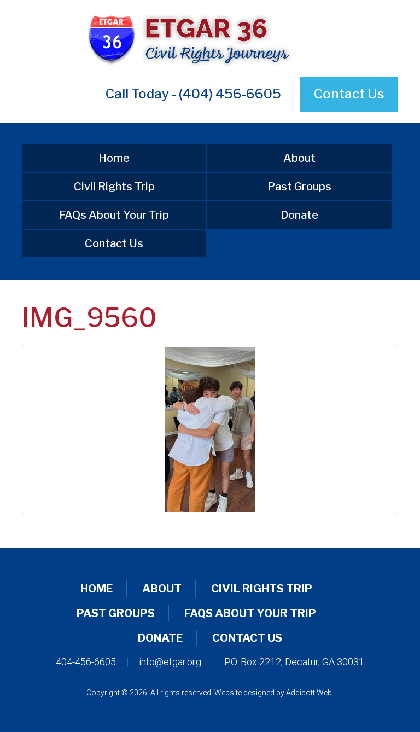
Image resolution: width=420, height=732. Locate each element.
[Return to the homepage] (209, 38)
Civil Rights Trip (114, 186)
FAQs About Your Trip (114, 215)
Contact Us (349, 94)
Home (114, 158)
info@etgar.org (170, 661)
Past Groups (299, 186)
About (299, 158)
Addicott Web (309, 692)
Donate (299, 215)
